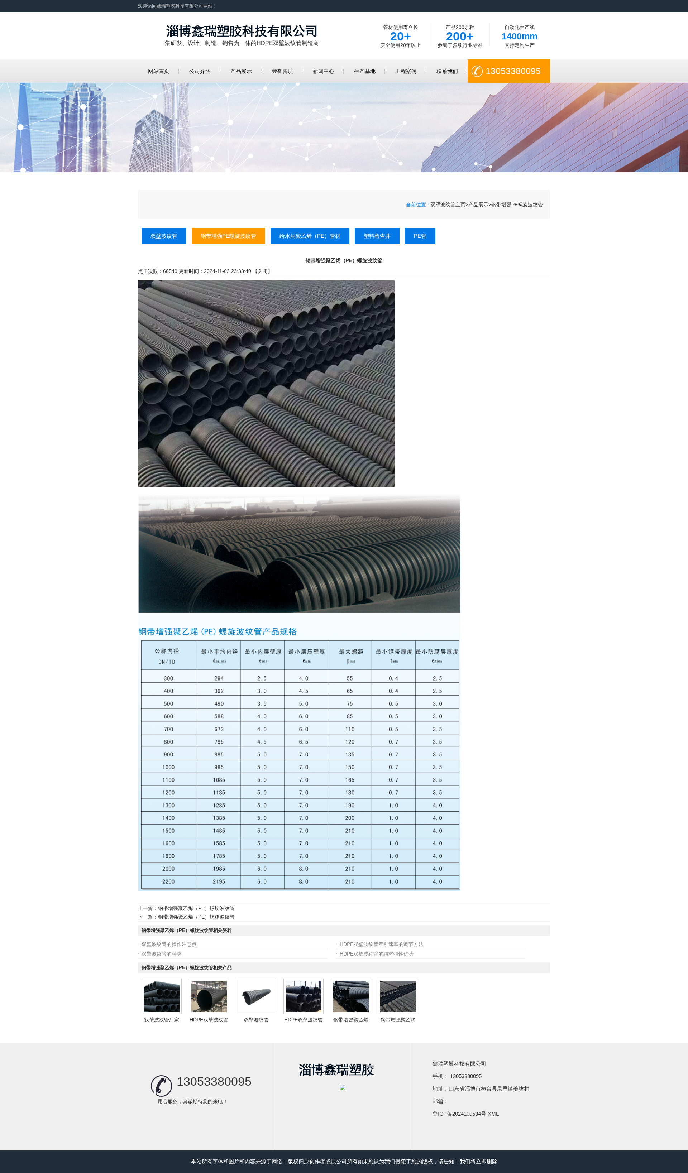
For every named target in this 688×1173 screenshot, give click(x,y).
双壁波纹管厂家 (161, 1020)
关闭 (263, 271)
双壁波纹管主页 (447, 204)
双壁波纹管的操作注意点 (169, 944)
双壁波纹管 (256, 1020)
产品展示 (478, 204)
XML (493, 1114)
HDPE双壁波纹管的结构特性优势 (377, 954)
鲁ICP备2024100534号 (459, 1114)
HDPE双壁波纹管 (209, 1020)
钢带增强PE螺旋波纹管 (517, 204)
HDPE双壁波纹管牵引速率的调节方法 (382, 944)
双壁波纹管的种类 (162, 954)
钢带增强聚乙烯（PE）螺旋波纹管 (196, 908)
